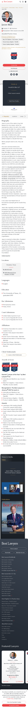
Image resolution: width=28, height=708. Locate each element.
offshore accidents (13, 174)
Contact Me (14, 65)
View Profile (5, 681)
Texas (17, 7)
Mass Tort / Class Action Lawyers (9, 605)
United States (12, 7)
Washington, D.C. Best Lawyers (8, 582)
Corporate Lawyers (6, 614)
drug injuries (11, 178)
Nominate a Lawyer (6, 633)
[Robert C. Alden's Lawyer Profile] (13, 657)
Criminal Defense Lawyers (7, 610)
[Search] (20, 2)
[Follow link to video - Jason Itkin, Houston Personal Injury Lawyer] (13, 478)
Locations (14, 116)
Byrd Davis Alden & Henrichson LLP (13, 663)
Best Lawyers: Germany (7, 568)
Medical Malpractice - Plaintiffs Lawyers (10, 603)
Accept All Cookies (14, 705)
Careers (3, 637)
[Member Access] (25, 2)
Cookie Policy (10, 698)
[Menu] (2, 2)
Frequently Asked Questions (8, 630)
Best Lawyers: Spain (6, 566)
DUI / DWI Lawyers (6, 612)
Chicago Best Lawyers (6, 580)
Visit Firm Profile (14, 101)
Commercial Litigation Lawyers (8, 616)
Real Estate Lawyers (6, 618)
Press (3, 635)
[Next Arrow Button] (24, 116)
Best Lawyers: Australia (7, 564)
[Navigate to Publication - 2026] (13, 517)
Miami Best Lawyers (6, 593)
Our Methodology (6, 628)
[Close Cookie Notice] (26, 691)
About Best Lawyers (6, 626)
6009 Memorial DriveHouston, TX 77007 (10, 273)
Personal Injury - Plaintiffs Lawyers (9, 601)
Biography (6, 116)
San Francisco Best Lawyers (8, 589)
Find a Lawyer (5, 7)
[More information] (16, 677)
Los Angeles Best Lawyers (7, 578)
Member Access (20, 552)
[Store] (23, 2)
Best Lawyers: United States (8, 559)
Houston (21, 7)
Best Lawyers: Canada (6, 562)
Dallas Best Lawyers (6, 587)
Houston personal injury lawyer (17, 167)
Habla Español (6, 255)
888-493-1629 (8, 269)
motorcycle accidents (14, 176)
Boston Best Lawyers (6, 591)
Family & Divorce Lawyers (7, 607)
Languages (23, 116)
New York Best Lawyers (7, 576)
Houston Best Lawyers (6, 584)
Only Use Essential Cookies (14, 702)
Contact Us (4, 639)
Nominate (7, 552)
